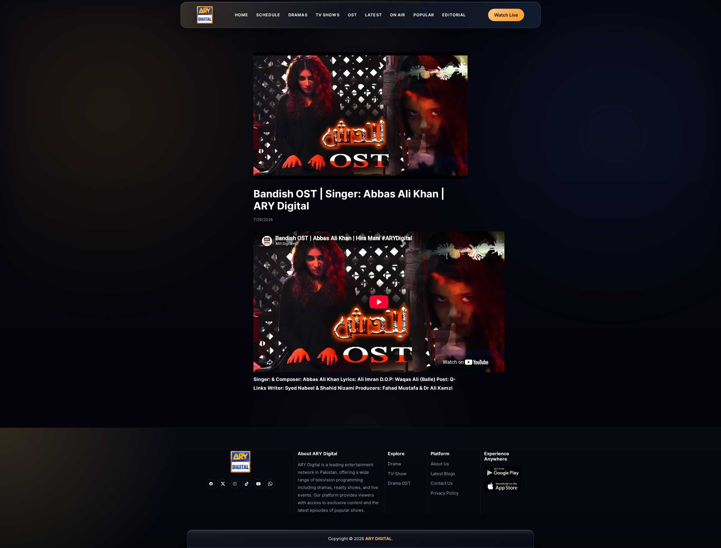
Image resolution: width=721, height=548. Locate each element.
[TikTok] (246, 483)
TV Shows (328, 14)
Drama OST (399, 483)
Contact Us (442, 483)
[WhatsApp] (270, 483)
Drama (394, 463)
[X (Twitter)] (223, 483)
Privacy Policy (445, 493)
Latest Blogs (443, 473)
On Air (397, 14)
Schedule (268, 14)
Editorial (454, 14)
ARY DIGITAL (378, 538)
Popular (423, 14)
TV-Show (397, 473)
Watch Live (506, 15)
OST (352, 14)
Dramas (298, 14)
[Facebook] (211, 483)
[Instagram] (234, 483)
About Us (440, 463)
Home (241, 14)
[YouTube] (258, 483)
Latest (373, 14)
